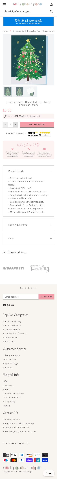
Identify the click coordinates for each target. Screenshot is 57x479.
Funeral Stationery (11, 329)
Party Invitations (10, 337)
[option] (28, 59)
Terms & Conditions (12, 397)
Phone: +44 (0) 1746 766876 (16, 427)
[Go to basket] (51, 4)
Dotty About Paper (11, 419)
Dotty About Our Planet (13, 393)
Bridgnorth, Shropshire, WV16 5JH (18, 423)
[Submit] (51, 11)
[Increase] (15, 124)
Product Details (16, 170)
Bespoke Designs (11, 363)
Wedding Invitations (12, 325)
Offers (5, 381)
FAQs (11, 238)
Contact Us (8, 385)
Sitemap (6, 405)
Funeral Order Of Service (14, 333)
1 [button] (26, 82)
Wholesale (7, 367)
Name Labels (9, 341)
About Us (7, 389)
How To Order (9, 359)
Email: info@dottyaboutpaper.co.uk (19, 431)
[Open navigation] (4, 4)
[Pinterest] (12, 304)
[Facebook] (4, 304)
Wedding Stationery (12, 321)
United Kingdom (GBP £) (15, 443)
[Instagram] (8, 304)
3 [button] (31, 82)
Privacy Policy (9, 401)
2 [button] (28, 82)
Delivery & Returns (17, 224)
